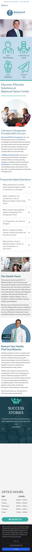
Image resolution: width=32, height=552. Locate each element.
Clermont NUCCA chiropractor (12, 137)
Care (24, 57)
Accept (16, 549)
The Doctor (8, 57)
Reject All (16, 541)
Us (23, 76)
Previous (3, 428)
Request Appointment (11, 1)
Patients (8, 76)
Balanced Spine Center (11, 155)
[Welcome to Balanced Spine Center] (16, 15)
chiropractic (5, 164)
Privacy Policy (17, 536)
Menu (5, 5)
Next (28, 428)
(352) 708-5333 (24, 1)
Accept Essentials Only (16, 545)
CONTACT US (16, 519)
